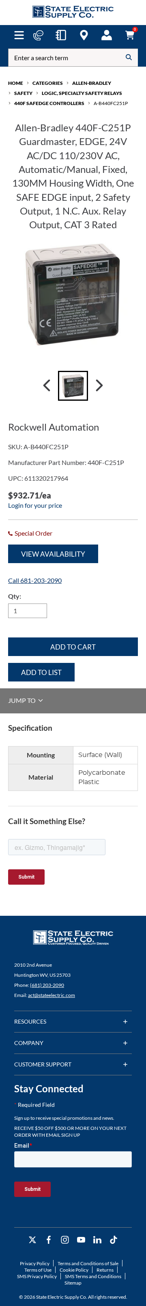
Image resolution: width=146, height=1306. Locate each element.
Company (28, 1042)
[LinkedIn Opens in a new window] (97, 1240)
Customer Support (42, 1064)
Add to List (41, 672)
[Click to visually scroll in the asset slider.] (46, 386)
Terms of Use (38, 1270)
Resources (30, 1021)
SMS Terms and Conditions (93, 1276)
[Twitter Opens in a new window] (32, 1240)
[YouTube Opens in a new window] (81, 1240)
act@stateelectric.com (51, 995)
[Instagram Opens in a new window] (65, 1240)
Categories (47, 83)
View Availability (53, 554)
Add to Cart (73, 647)
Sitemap (73, 1283)
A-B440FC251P (111, 103)
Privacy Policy (34, 1263)
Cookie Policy (74, 1270)
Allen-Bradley (91, 83)
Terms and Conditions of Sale (88, 1263)
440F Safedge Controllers (49, 103)
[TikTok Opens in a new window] (114, 1240)
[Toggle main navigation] (19, 35)
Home (15, 83)
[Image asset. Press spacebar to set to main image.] (73, 386)
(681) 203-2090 (47, 985)
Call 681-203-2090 (35, 580)
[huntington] (84, 35)
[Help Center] (38, 35)
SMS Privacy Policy (37, 1276)
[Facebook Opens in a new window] (49, 1240)
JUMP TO (22, 700)
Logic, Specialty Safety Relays (82, 93)
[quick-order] (61, 35)
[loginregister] (106, 35)
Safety (23, 93)
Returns (105, 1270)
